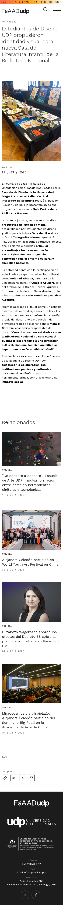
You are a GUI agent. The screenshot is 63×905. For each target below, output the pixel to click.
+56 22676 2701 (31, 864)
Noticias (11, 21)
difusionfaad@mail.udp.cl (31, 872)
